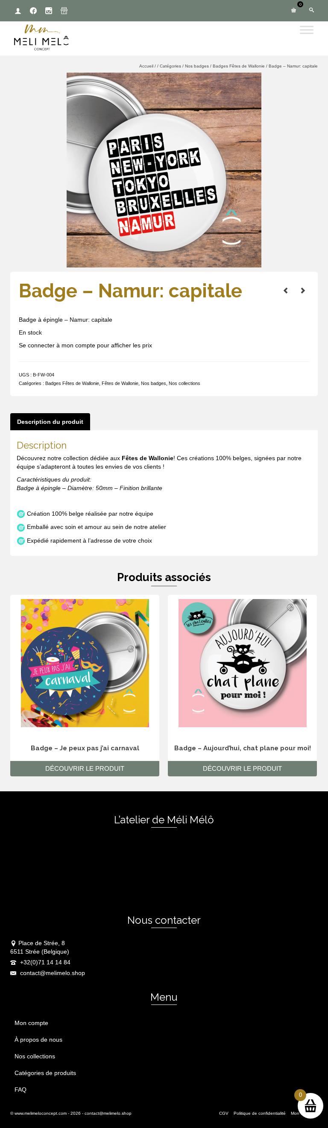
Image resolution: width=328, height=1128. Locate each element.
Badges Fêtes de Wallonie (72, 383)
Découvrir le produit (84, 768)
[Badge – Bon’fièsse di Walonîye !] (302, 290)
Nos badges (153, 383)
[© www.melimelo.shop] (164, 169)
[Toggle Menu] (306, 30)
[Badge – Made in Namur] (285, 290)
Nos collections (184, 383)
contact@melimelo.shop (51, 972)
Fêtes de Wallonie (120, 383)
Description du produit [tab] (50, 421)
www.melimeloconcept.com (41, 1113)
